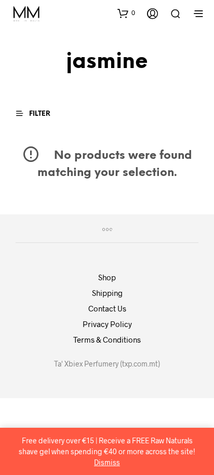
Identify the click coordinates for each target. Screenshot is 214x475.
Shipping (107, 292)
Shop (107, 277)
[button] (126, 13)
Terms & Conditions (107, 339)
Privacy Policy (107, 324)
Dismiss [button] (107, 462)
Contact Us (107, 308)
